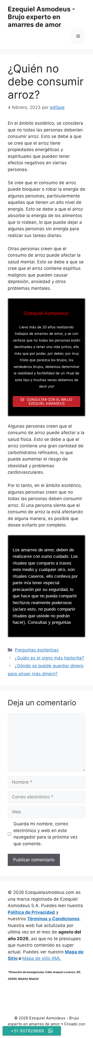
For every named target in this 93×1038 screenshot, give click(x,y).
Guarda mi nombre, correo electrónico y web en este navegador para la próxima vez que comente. (45, 833)
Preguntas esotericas (37, 650)
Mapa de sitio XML (41, 958)
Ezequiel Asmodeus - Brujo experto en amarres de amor (41, 16)
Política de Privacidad (31, 912)
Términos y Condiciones (53, 918)
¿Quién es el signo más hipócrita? (49, 658)
